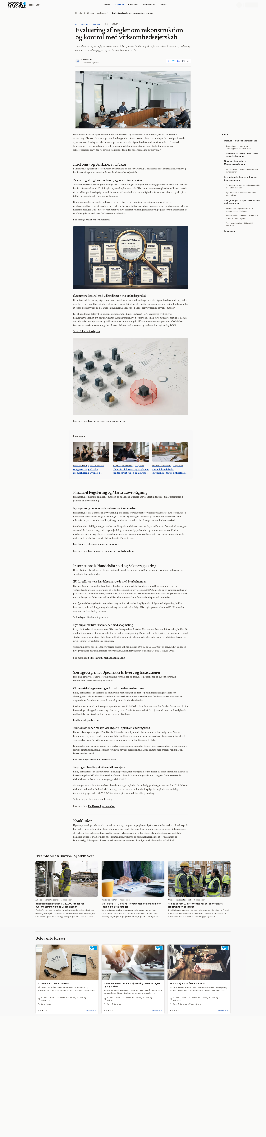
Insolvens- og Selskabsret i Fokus (240, 141)
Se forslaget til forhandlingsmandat (91, 617)
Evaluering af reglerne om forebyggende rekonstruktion (238, 147)
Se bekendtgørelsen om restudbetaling (92, 799)
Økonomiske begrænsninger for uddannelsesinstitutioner (239, 209)
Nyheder (119, 5)
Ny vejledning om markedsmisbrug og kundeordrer (242, 170)
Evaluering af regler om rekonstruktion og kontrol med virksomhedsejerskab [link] (132, 13)
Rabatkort (133, 5)
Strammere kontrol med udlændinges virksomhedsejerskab (242, 154)
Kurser (106, 5)
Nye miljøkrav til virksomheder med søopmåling (241, 193)
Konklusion (229, 231)
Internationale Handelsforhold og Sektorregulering (240, 178)
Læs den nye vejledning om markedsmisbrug (96, 544)
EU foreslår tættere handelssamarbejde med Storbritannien (243, 186)
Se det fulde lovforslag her (86, 331)
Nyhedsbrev (149, 5)
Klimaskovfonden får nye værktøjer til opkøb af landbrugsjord (242, 217)
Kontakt (163, 5)
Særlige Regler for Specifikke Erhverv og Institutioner (242, 201)
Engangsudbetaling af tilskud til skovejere (239, 224)
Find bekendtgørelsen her (86, 720)
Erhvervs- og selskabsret (97, 13)
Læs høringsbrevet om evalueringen (91, 220)
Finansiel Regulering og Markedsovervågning (235, 162)
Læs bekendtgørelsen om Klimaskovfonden (95, 760)
